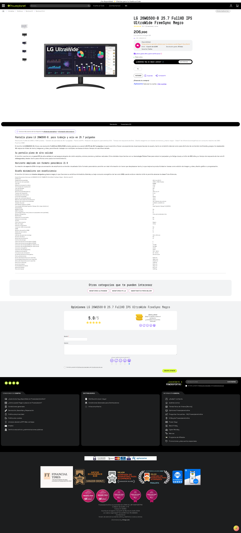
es (126, 6)
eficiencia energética (50, 131)
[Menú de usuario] (231, 6)
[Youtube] (17, 383)
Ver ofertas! (184, 62)
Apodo (66, 336)
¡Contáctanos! (114, 6)
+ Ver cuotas (161, 84)
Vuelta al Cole (98, 6)
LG (134, 38)
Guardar (150, 76)
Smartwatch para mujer (141, 291)
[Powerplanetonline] (17, 5)
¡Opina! (156, 26)
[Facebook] (13, 383)
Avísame (138, 76)
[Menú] (3, 6)
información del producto (66, 131)
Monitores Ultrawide (98, 291)
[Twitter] (9, 383)
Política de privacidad (83, 367)
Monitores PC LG (119, 291)
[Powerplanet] (3, 11)
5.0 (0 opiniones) (147, 26)
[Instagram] (6, 383)
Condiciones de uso (97, 367)
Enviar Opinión (169, 371)
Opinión (66, 343)
